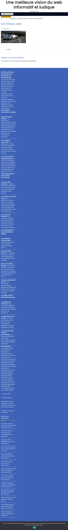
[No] (66, 525)
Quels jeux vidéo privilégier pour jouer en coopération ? (27, 18)
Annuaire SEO (6, 394)
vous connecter (13, 61)
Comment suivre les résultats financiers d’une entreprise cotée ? (8, 425)
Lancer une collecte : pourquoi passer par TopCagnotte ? (7, 477)
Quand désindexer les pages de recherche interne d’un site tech (7, 506)
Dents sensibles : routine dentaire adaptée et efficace (8, 499)
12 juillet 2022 (6, 28)
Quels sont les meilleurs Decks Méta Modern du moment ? (8, 448)
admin (8, 49)
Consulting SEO (7, 397)
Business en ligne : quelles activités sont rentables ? (7, 513)
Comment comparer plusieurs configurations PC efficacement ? (8, 484)
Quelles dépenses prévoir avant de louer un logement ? (7, 456)
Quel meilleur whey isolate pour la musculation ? (7, 463)
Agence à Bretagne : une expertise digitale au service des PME (8, 470)
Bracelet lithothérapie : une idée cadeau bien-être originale (8, 492)
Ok (34, 527)
